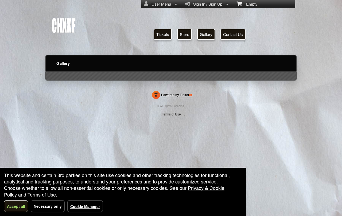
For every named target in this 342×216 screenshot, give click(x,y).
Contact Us (233, 34)
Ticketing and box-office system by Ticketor (172, 96)
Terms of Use (171, 113)
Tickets (162, 34)
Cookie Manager (85, 206)
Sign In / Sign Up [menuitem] (206, 4)
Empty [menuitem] (250, 4)
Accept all (16, 206)
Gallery (206, 34)
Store (184, 34)
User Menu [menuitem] (160, 4)
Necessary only (48, 206)
